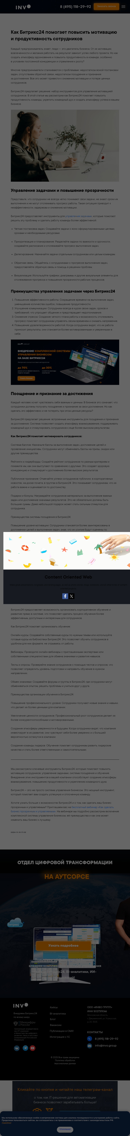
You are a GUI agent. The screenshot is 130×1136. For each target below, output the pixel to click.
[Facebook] (65, 596)
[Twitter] (71, 596)
